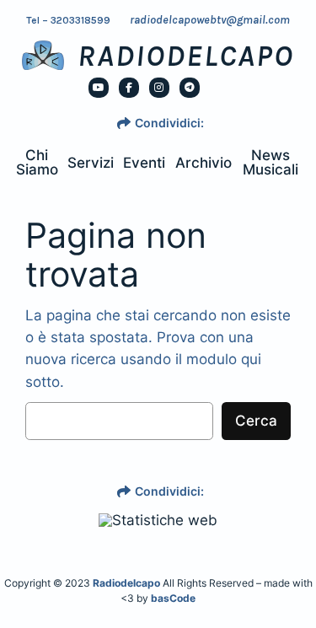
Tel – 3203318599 (68, 20)
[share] (124, 123)
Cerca (256, 420)
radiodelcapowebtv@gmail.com (210, 20)
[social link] (98, 88)
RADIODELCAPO (186, 55)
